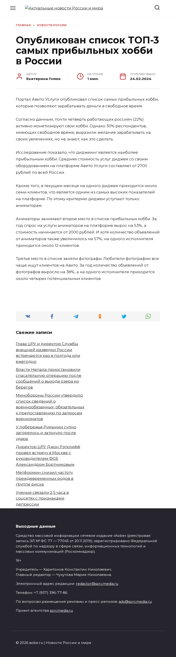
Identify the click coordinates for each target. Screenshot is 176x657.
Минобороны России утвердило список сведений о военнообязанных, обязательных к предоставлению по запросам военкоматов (50, 407)
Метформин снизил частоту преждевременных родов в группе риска (44, 478)
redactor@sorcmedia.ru (97, 583)
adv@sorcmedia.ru (135, 601)
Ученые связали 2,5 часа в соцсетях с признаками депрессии (42, 498)
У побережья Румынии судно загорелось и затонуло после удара (46, 433)
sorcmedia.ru (61, 610)
